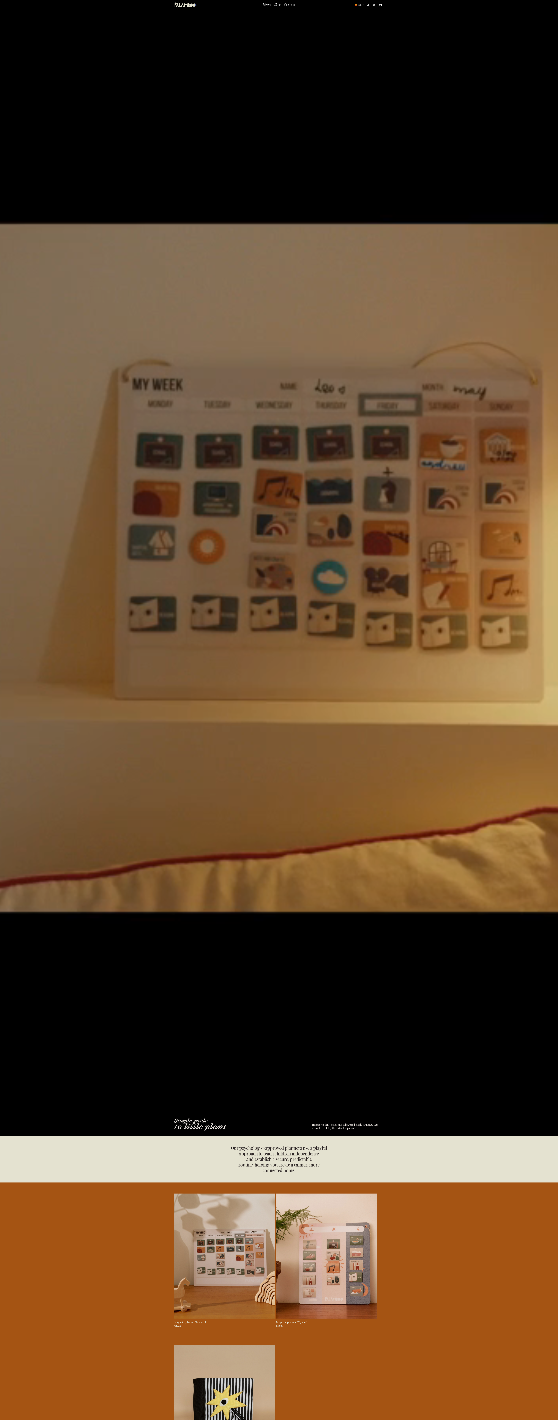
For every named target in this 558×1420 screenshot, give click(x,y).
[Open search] (368, 5)
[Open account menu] (374, 5)
